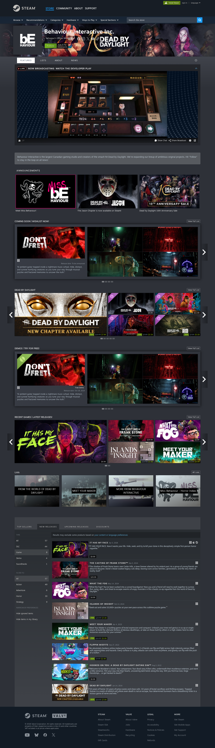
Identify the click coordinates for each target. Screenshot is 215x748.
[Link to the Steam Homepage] (24, 10)
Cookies (151, 735)
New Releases (48, 527)
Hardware (130, 730)
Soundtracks (31, 564)
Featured (26, 60)
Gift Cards (102, 740)
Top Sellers (24, 527)
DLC (31, 546)
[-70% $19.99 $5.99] (70, 631)
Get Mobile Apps (182, 724)
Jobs (128, 724)
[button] (18, 20)
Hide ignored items (24, 613)
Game (31, 552)
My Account (180, 735)
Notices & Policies (155, 730)
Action (31, 584)
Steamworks (103, 730)
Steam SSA (103, 724)
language (194, 3)
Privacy (150, 719)
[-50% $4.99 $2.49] (70, 651)
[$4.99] (70, 590)
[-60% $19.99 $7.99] (70, 692)
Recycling (130, 735)
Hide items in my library (27, 619)
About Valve (131, 719)
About (78, 8)
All (31, 540)
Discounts (102, 527)
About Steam (104, 719)
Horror (31, 596)
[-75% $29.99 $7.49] (70, 610)
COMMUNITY (64, 8)
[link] (98, 334)
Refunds (151, 740)
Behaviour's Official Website (58, 38)
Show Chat (162, 140)
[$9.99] (70, 549)
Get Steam (179, 719)
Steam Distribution (107, 735)
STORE (50, 8)
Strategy (31, 602)
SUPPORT (91, 8)
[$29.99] (70, 570)
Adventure (31, 590)
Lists (43, 60)
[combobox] (162, 20)
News (74, 60)
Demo (31, 558)
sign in (184, 3)
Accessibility (153, 724)
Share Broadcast (179, 140)
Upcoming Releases (77, 527)
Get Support (180, 730)
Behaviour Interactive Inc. (79, 31)
